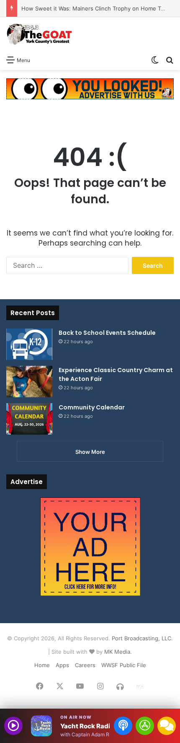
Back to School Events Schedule (107, 333)
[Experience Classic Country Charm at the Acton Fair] (29, 381)
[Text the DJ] (166, 726)
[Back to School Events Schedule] (29, 344)
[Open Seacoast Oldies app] (145, 726)
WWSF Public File (123, 665)
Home (42, 665)
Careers (85, 665)
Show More (90, 451)
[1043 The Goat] (39, 34)
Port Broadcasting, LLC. (142, 638)
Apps (62, 665)
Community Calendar (92, 407)
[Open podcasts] (123, 726)
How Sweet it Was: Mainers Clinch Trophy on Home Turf (94, 8)
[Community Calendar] (29, 419)
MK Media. (118, 651)
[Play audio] (13, 726)
